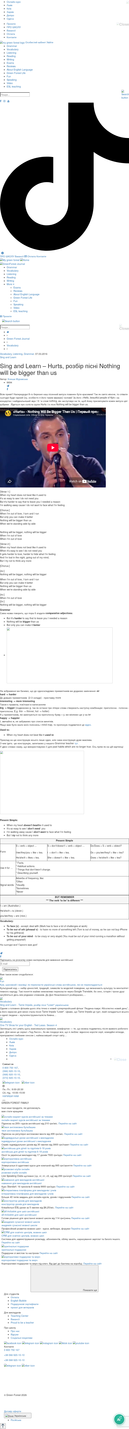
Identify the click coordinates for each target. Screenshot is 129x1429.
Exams (10, 62)
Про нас (15, 1331)
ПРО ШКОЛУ (14, 27)
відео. (88, 724)
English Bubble (19, 1300)
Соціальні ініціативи (21, 1337)
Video (10, 83)
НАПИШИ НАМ (11, 1096)
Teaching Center (19, 1315)
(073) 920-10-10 (11, 1077)
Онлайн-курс (14, 1)
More (10, 284)
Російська (16, 1420)
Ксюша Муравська (18, 379)
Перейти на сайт (67, 1123)
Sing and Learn (8, 357)
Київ (9, 8)
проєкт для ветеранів (22, 1307)
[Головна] (8, 332)
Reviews (11, 66)
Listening (11, 52)
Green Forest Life (16, 73)
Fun (9, 76)
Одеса (10, 18)
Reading (11, 56)
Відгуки (14, 1334)
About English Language (20, 69)
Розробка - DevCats (14, 1401)
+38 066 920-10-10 (14, 1355)
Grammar (12, 46)
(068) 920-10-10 (11, 1074)
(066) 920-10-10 (11, 1071)
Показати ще (89, 1290)
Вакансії (11, 30)
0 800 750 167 (10, 1067)
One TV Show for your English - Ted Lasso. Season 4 (28, 1025)
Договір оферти (12, 1411)
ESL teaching (14, 86)
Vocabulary (12, 49)
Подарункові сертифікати (24, 1304)
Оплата (11, 33)
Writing (10, 59)
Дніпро (10, 15)
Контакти (11, 37)
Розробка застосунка (15, 1404)
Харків (10, 12)
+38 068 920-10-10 (14, 1360)
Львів (9, 5)
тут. (76, 743)
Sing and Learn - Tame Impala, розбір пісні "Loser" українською (34, 1005)
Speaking (12, 79)
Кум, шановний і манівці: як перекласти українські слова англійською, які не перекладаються (51, 984)
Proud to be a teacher (22, 1322)
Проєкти (11, 23)
